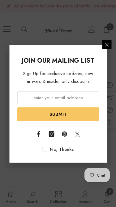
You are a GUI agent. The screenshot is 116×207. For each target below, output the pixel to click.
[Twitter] (77, 134)
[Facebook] (38, 134)
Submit (58, 114)
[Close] (106, 44)
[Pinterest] (64, 134)
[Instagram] (51, 134)
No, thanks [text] (62, 149)
